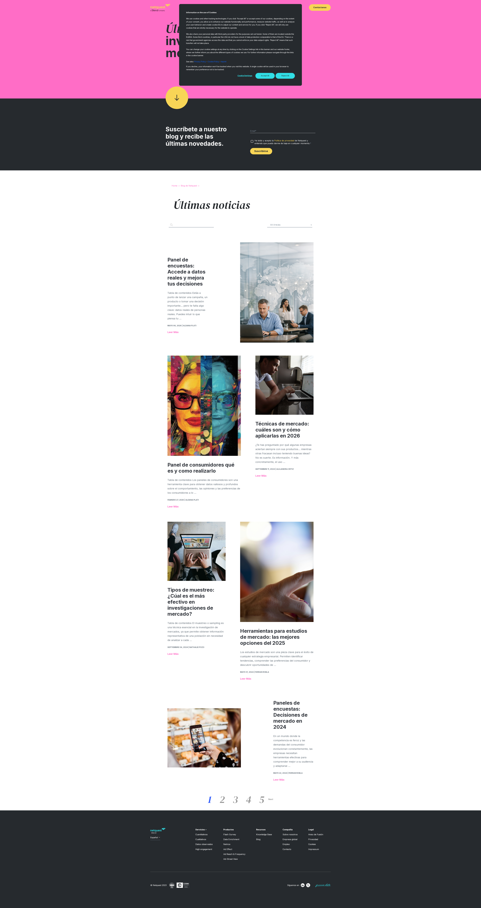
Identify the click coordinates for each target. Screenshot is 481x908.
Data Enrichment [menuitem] (231, 839)
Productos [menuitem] (228, 829)
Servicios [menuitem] (200, 829)
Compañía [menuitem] (288, 829)
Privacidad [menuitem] (313, 839)
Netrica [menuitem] (226, 844)
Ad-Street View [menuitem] (230, 859)
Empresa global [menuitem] (290, 839)
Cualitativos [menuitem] (200, 839)
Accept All (265, 76)
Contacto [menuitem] (287, 849)
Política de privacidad (284, 140)
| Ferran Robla (261, 672)
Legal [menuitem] (311, 829)
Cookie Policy (213, 62)
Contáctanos (319, 7)
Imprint (223, 62)
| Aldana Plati (189, 326)
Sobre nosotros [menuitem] (290, 834)
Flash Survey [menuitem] (229, 834)
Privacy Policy (200, 62)
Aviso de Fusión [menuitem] (315, 834)
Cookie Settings (244, 76)
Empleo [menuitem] (286, 844)
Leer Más (173, 332)
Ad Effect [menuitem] (227, 849)
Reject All (285, 76)
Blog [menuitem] (258, 839)
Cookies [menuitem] (312, 844)
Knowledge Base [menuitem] (264, 834)
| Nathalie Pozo (196, 647)
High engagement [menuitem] (203, 849)
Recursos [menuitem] (261, 829)
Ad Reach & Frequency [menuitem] (234, 854)
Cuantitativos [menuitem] (201, 834)
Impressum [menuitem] (313, 849)
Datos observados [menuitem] (204, 844)
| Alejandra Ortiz (284, 469)
